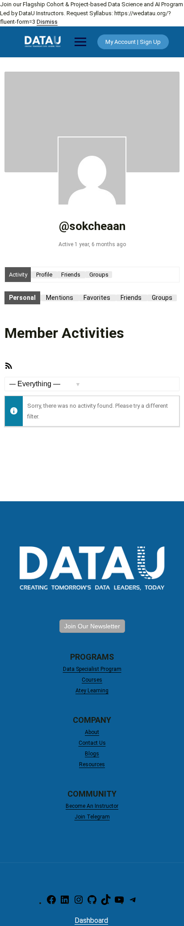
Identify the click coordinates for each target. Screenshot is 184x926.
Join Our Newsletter (92, 626)
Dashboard (91, 920)
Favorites (97, 297)
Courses (92, 680)
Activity (18, 274)
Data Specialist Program (92, 669)
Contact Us (92, 743)
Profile (44, 274)
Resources (92, 764)
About (92, 732)
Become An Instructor (92, 806)
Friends (70, 274)
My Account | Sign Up (133, 41)
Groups (99, 274)
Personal (22, 297)
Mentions (59, 297)
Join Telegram (92, 817)
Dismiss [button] (47, 21)
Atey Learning (92, 690)
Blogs (92, 754)
